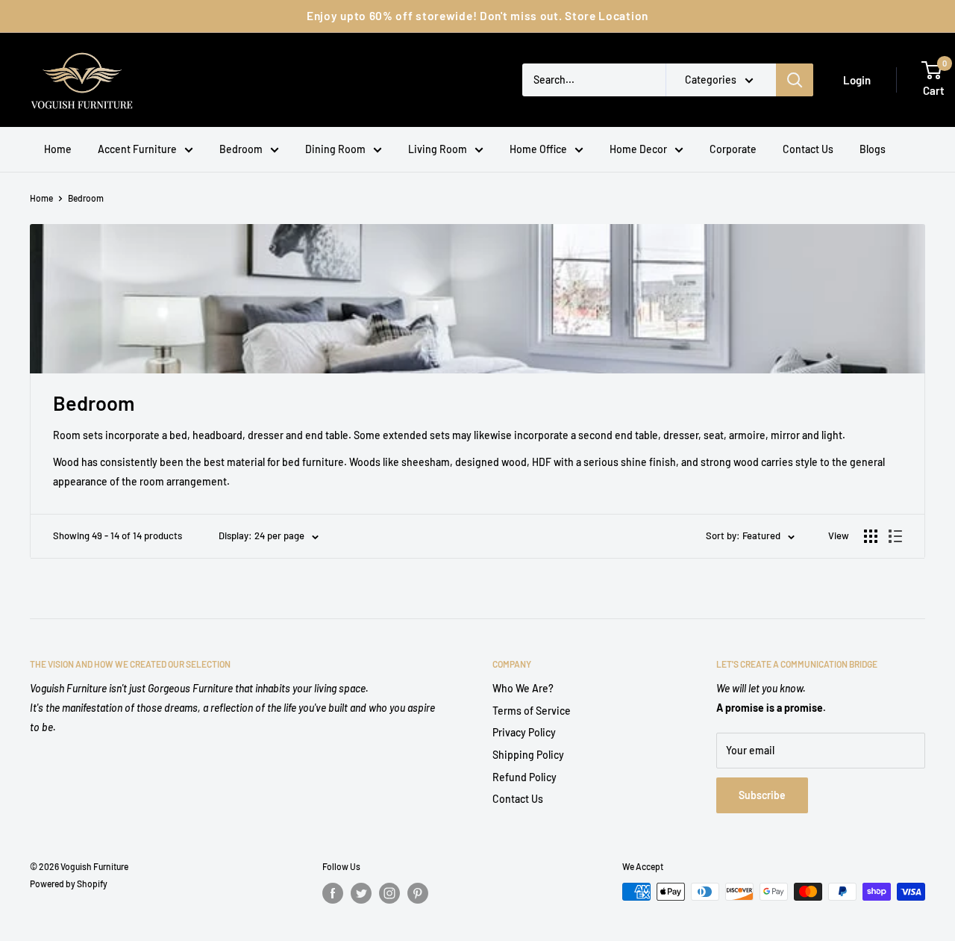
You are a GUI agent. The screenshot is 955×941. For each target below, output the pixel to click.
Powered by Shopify (68, 883)
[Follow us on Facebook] (332, 893)
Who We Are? (523, 688)
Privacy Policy (524, 732)
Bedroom (241, 149)
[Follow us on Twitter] (361, 893)
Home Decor (638, 149)
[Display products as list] (895, 536)
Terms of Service (531, 710)
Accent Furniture (137, 149)
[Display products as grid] (870, 536)
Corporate (733, 149)
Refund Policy (524, 777)
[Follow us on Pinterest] (417, 893)
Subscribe (762, 795)
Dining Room (335, 149)
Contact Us (808, 149)
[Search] (794, 79)
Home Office (538, 149)
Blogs (873, 149)
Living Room (437, 149)
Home (58, 149)
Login (857, 80)
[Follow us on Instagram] (389, 893)
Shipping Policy (528, 754)
